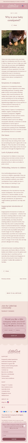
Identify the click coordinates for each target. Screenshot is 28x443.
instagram (11, 311)
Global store (5, 395)
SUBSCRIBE (14, 439)
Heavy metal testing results (10, 366)
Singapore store (6, 393)
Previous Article (6, 279)
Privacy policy (5, 376)
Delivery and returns (7, 368)
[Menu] (3, 6)
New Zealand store (7, 387)
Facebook (4, 311)
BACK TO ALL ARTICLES (14, 293)
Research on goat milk (8, 363)
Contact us (5, 370)
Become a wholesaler (8, 374)
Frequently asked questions (10, 359)
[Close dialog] (24, 426)
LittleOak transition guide (9, 361)
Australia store (6, 389)
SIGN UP (14, 336)
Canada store (6, 391)
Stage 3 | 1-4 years (7, 385)
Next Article (23, 279)
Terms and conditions (8, 378)
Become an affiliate (7, 372)
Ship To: (4, 402)
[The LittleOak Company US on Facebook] (2, 407)
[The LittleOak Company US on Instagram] (4, 407)
